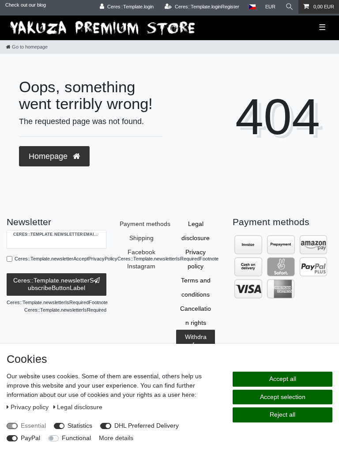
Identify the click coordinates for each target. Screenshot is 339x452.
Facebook (141, 252)
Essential (33, 425)
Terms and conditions (196, 287)
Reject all (282, 414)
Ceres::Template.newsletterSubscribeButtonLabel (53, 284)
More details (116, 437)
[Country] (252, 7)
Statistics (80, 425)
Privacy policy (195, 259)
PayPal (30, 437)
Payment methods (145, 223)
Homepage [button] (49, 156)
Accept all (282, 378)
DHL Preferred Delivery (146, 425)
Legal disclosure (195, 230)
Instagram (141, 266)
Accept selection (282, 396)
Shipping (141, 237)
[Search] (289, 7)
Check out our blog (25, 5)
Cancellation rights (195, 315)
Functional (76, 437)
